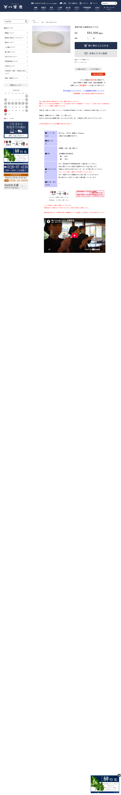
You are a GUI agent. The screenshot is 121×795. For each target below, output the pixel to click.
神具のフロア (36, 22)
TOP (33, 20)
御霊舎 (43, 8)
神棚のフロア (9, 33)
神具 (51, 8)
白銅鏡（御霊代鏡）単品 (51, 22)
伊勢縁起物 (87, 8)
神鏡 (42, 22)
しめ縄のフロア (10, 47)
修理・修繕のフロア (11, 78)
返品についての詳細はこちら (82, 59)
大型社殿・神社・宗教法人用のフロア (15, 72)
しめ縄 (59, 8)
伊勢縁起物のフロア (11, 61)
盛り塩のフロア (10, 52)
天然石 (97, 8)
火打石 (77, 8)
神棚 (36, 8)
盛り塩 (68, 8)
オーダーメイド (109, 8)
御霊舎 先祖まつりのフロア (14, 38)
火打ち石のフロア (11, 56)
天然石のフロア (10, 66)
